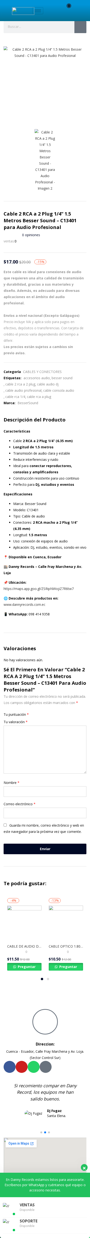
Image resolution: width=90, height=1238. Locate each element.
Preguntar (26, 966)
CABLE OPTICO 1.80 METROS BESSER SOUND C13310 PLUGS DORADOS (66, 946)
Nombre (11, 782)
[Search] (80, 27)
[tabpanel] (24, 933)
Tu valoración (16, 722)
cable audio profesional (23, 390)
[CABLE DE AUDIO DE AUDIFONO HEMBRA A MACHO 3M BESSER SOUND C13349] (24, 922)
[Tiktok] (46, 1067)
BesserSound (28, 403)
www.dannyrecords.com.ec (24, 604)
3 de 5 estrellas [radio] (39, 714)
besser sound (62, 378)
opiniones (31, 235)
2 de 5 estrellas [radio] (36, 714)
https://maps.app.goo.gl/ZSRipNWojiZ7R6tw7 (39, 588)
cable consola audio (58, 390)
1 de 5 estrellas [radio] (33, 714)
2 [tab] (48, 979)
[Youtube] (22, 1067)
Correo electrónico (20, 804)
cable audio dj (48, 384)
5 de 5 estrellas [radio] (46, 714)
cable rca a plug (39, 396)
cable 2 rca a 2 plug (20, 384)
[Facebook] (10, 1067)
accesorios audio (37, 378)
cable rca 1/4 (15, 396)
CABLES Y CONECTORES (42, 371)
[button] (66, 11)
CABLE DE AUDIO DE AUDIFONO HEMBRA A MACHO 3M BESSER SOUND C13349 (24, 946)
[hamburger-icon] (37, 10)
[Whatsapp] (34, 1067)
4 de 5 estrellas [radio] (43, 714)
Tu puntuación (16, 714)
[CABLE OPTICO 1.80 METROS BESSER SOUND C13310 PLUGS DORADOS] (66, 922)
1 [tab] (42, 979)
